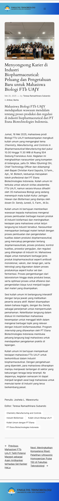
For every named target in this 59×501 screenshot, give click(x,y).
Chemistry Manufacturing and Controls (24, 413)
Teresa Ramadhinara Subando (36, 96)
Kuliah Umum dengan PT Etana (20, 422)
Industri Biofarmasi (15, 418)
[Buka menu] (44, 8)
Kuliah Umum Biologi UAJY (40, 418)
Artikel (9, 100)
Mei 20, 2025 (10, 96)
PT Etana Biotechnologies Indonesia (23, 427)
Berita (16, 100)
